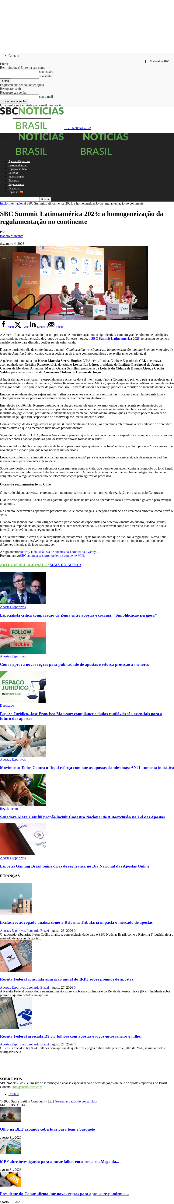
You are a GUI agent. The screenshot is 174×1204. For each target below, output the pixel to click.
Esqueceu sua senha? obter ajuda (22, 85)
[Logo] (32, 154)
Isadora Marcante (11, 236)
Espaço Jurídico (17, 168)
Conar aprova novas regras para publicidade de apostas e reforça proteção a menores (74, 664)
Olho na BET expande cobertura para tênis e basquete (47, 1129)
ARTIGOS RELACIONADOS (25, 565)
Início (4, 203)
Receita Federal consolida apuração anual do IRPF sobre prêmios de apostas (66, 979)
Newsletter (14, 188)
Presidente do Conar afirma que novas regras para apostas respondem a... (64, 1193)
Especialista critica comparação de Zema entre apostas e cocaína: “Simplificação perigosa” (78, 615)
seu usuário (46, 71)
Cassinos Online (17, 165)
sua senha (45, 76)
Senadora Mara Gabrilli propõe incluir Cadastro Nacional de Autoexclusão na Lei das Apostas (82, 817)
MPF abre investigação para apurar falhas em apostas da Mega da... (59, 1161)
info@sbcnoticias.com (27, 1087)
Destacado (7, 705)
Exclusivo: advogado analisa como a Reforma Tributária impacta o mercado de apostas (76, 922)
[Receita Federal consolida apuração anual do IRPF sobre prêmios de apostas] (16, 971)
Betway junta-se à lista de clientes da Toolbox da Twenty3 (59, 552)
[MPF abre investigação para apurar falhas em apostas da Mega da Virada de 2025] (10, 1153)
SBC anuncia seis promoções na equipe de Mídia (53, 555)
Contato (13, 55)
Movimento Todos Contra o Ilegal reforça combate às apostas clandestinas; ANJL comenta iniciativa (87, 767)
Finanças (13, 180)
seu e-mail (46, 96)
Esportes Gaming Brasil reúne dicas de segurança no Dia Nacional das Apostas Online (74, 866)
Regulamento (16, 184)
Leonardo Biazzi (38, 930)
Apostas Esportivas (19, 161)
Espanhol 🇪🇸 (15, 191)
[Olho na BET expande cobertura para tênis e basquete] (10, 1121)
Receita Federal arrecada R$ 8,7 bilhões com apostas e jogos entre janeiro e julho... (71, 1036)
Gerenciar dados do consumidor (76, 1101)
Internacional (16, 176)
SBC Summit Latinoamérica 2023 (115, 338)
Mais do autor (65, 565)
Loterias (13, 172)
